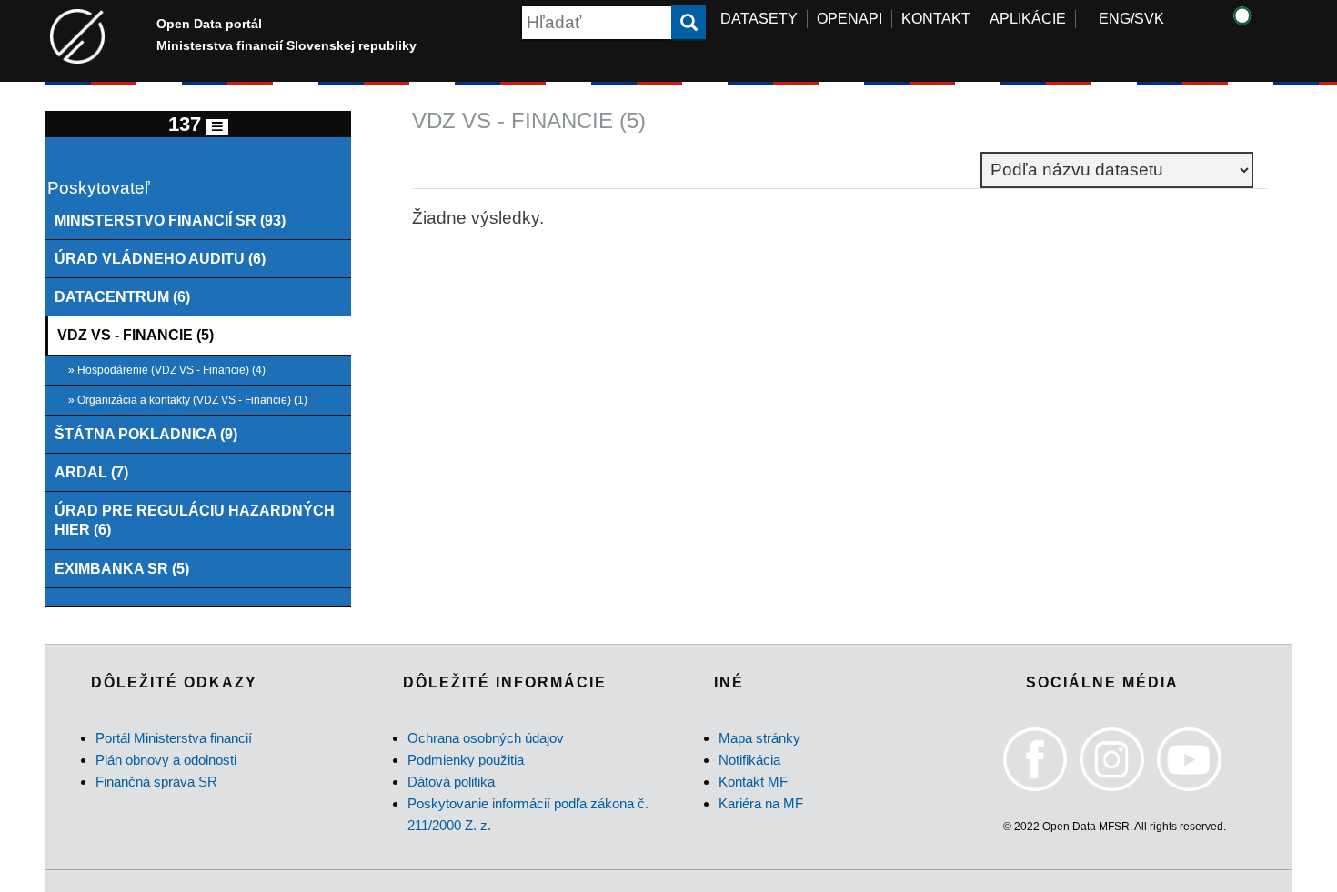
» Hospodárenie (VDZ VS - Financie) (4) (167, 370)
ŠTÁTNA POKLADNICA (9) (146, 434)
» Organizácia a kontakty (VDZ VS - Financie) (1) (187, 400)
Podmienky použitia (465, 759)
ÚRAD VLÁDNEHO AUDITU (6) (160, 258)
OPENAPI (849, 18)
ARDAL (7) (91, 472)
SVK (1149, 18)
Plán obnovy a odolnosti (166, 759)
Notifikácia (749, 759)
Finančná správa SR (156, 781)
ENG (1115, 18)
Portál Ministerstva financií (174, 738)
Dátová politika (451, 781)
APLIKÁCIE (1028, 18)
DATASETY (759, 18)
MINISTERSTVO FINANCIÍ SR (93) (170, 220)
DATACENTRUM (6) (122, 296)
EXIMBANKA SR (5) (122, 568)
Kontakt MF (753, 781)
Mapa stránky (759, 738)
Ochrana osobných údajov (485, 738)
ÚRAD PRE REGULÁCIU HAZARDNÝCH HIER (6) (195, 519)
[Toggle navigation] (217, 127)
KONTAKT (935, 18)
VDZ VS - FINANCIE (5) (135, 334)
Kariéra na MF (761, 803)
